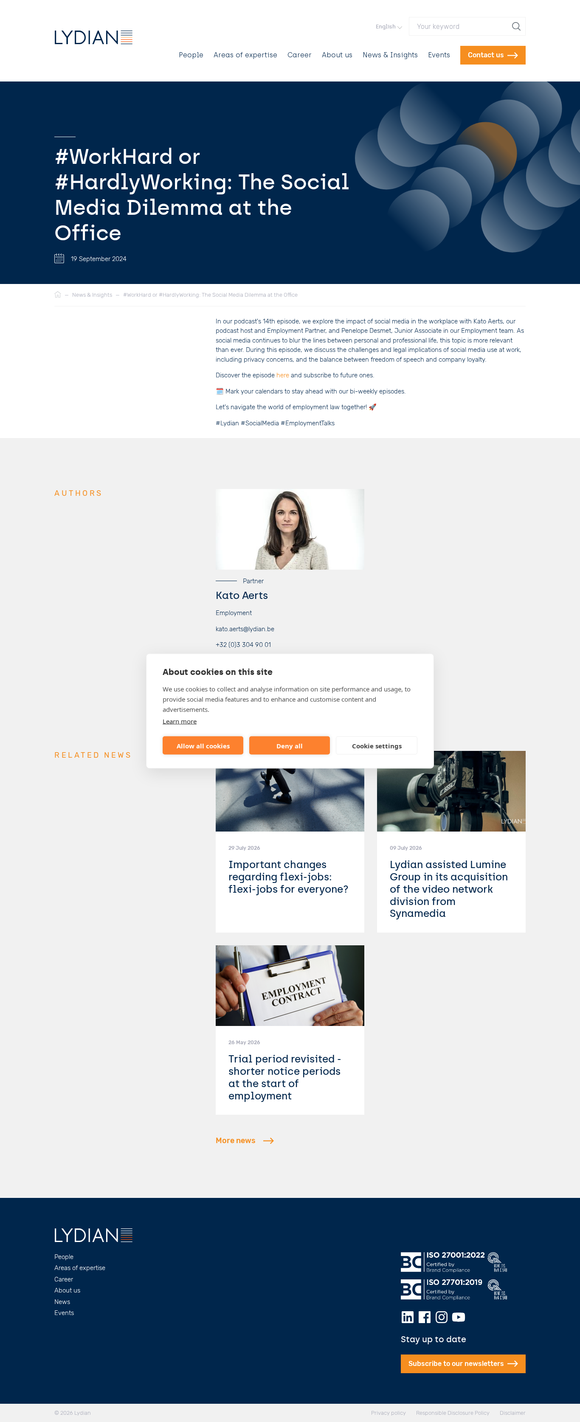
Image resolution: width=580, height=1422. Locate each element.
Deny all (289, 745)
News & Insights (390, 55)
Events (439, 55)
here (282, 375)
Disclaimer (513, 1413)
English (386, 26)
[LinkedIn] (407, 1317)
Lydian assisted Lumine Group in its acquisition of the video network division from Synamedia (449, 888)
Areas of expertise (245, 55)
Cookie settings (377, 745)
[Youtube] (458, 1317)
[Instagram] (441, 1317)
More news (236, 1140)
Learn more (180, 721)
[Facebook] (424, 1317)
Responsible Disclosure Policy (453, 1413)
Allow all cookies (203, 745)
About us (337, 55)
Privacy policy (388, 1413)
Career (299, 55)
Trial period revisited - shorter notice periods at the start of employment (284, 1077)
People (191, 55)
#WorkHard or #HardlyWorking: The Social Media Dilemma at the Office (210, 295)
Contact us (486, 55)
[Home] (57, 295)
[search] (517, 26)
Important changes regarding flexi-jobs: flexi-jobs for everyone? (288, 876)
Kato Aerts (242, 595)
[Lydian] (93, 37)
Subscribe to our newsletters (456, 1364)
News (62, 1302)
